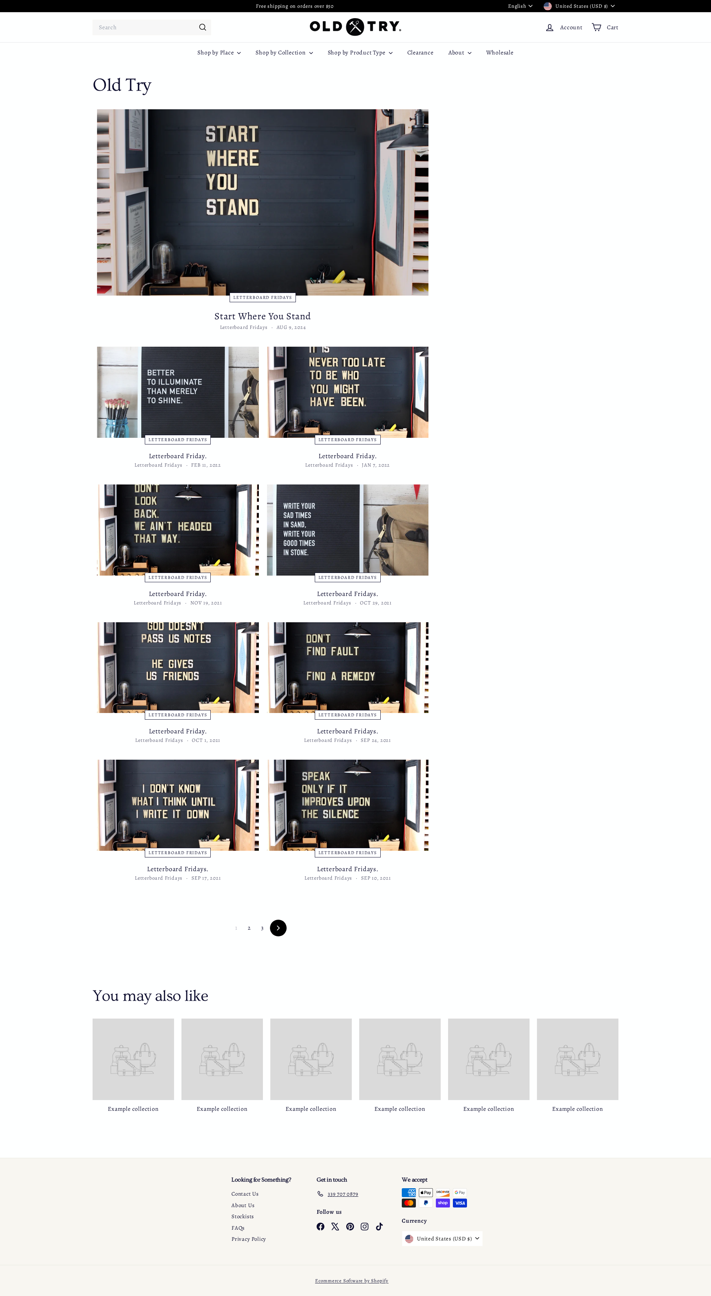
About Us (242, 1205)
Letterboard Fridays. (347, 593)
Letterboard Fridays (262, 297)
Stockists (242, 1216)
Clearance (420, 53)
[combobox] (152, 27)
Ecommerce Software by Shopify (351, 1280)
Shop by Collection (281, 53)
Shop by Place (216, 53)
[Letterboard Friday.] (178, 392)
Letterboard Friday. (178, 456)
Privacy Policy (248, 1239)
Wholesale (500, 53)
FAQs (238, 1228)
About (457, 53)
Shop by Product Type (357, 53)
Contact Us (245, 1193)
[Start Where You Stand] (262, 202)
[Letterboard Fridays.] (348, 530)
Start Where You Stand (262, 316)
